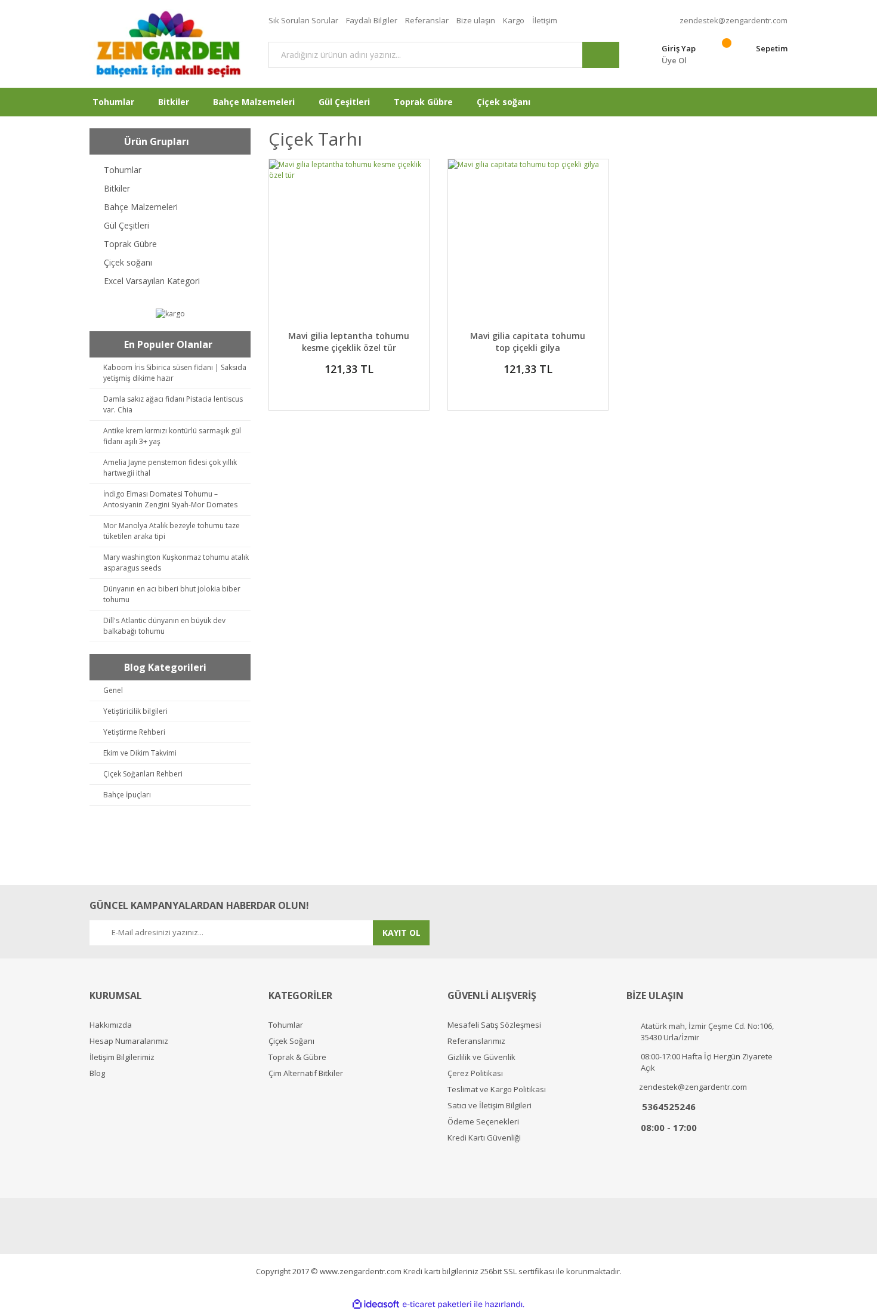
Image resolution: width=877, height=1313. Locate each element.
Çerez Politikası (475, 1073)
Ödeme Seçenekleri (483, 1121)
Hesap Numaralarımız (128, 1041)
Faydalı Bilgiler (371, 20)
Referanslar (427, 20)
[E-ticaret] (437, 1304)
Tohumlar (285, 1025)
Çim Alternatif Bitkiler (305, 1073)
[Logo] (170, 44)
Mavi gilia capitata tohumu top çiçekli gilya (527, 341)
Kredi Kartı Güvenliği (484, 1137)
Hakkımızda (110, 1025)
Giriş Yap (679, 48)
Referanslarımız (476, 1041)
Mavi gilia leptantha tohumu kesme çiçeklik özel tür (348, 341)
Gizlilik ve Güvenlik (481, 1057)
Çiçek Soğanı (291, 1041)
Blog (97, 1073)
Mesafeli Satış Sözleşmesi (494, 1025)
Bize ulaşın (475, 20)
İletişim (544, 20)
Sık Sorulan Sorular (303, 20)
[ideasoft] (376, 1304)
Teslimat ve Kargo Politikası (496, 1089)
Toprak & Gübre (297, 1057)
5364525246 (669, 1106)
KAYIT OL (401, 932)
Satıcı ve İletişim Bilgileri (489, 1105)
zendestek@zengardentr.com (734, 20)
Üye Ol (674, 60)
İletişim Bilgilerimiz (122, 1057)
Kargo (513, 20)
